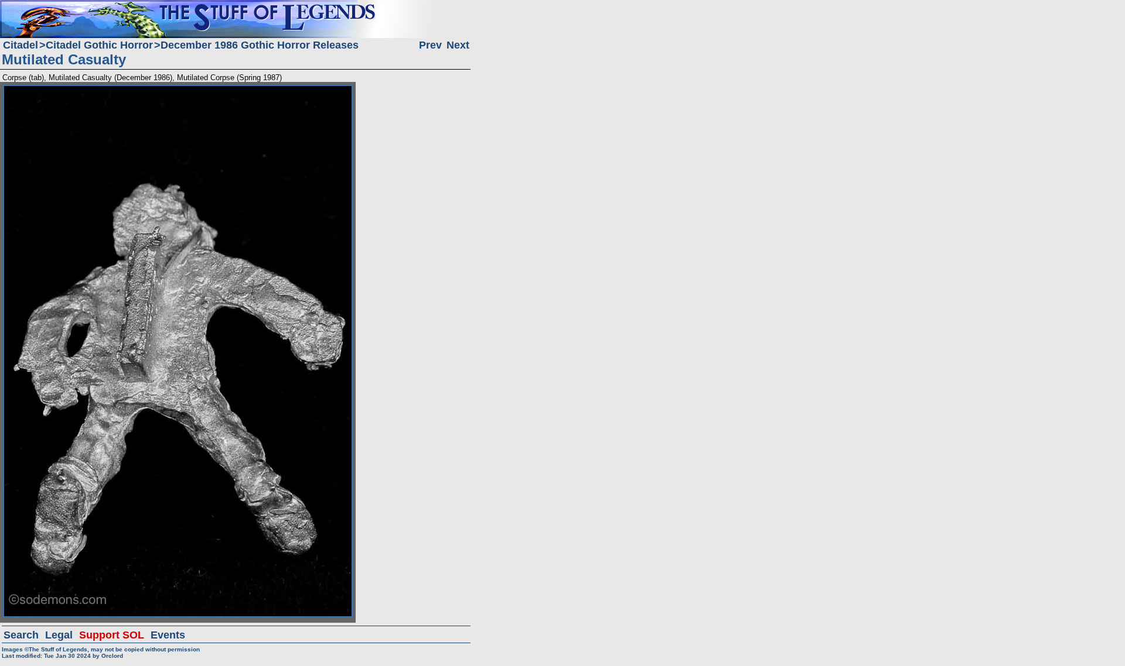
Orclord (112, 656)
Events (168, 635)
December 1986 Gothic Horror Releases (260, 45)
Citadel (20, 45)
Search (21, 635)
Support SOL (111, 635)
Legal (59, 635)
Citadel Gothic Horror (99, 45)
